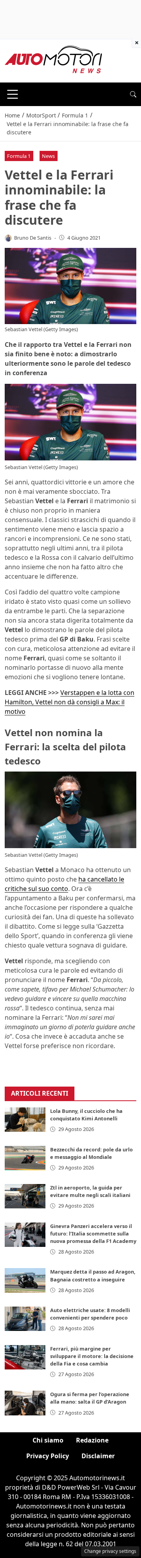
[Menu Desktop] (12, 94)
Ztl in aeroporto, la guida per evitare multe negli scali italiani (90, 1191)
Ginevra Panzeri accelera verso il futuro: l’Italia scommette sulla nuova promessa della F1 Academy (93, 1234)
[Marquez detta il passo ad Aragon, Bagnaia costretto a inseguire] (25, 1280)
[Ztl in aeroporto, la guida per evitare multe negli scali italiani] (25, 1196)
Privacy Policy (47, 1456)
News (48, 155)
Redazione (92, 1440)
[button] (133, 94)
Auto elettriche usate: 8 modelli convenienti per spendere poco (90, 1314)
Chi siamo (48, 1440)
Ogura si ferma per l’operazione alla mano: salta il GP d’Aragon (89, 1398)
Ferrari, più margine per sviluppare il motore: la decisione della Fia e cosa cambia (92, 1356)
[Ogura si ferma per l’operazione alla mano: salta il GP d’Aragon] (25, 1403)
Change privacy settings (110, 1551)
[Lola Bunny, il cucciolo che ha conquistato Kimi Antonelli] (25, 1119)
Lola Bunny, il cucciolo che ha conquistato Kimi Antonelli (86, 1114)
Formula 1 (19, 155)
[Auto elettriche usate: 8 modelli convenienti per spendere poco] (25, 1319)
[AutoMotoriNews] (54, 60)
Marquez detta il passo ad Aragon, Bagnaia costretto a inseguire (93, 1275)
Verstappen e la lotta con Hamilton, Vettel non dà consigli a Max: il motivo (69, 702)
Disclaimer (98, 1456)
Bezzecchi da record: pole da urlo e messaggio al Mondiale (91, 1153)
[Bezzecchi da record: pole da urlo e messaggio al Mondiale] (25, 1158)
